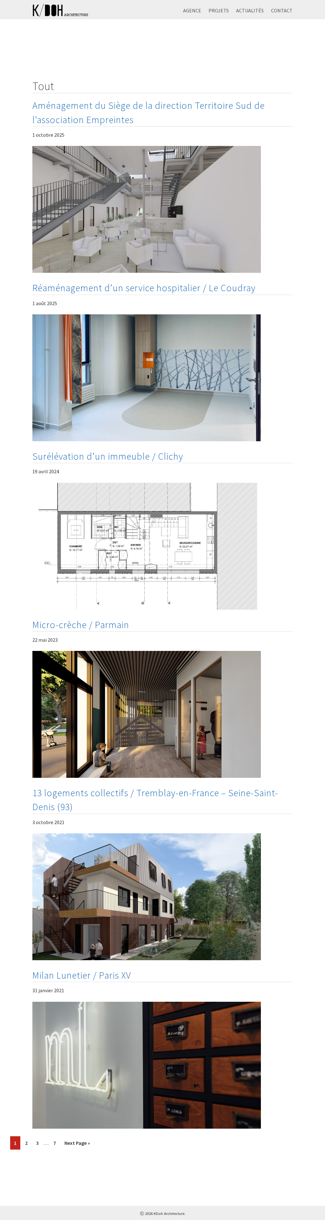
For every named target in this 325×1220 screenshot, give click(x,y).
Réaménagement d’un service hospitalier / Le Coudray (143, 288)
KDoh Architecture (64, 10)
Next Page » (77, 1143)
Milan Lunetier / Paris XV (81, 975)
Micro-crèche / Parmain (80, 625)
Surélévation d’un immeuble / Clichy (107, 456)
